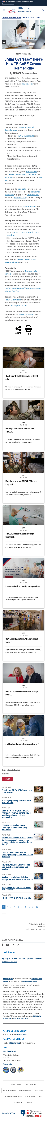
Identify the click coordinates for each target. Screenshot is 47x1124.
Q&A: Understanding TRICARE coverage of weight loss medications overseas (17, 854)
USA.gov (30, 1102)
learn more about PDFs (21, 1018)
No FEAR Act (18, 1102)
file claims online (31, 172)
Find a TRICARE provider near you (16, 898)
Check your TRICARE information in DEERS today (17, 791)
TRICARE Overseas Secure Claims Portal (22, 174)
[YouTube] (7, 945)
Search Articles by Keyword (11, 770)
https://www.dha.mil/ (9, 1051)
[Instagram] (18, 945)
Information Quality (9, 1090)
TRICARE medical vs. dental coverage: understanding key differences (14, 827)
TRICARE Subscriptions (26, 314)
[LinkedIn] (13, 945)
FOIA (40, 1096)
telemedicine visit (33, 195)
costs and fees (22, 189)
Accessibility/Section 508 (13, 1096)
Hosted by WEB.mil (8, 1113)
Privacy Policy (16, 1084)
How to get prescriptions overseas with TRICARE (16, 801)
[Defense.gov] (6, 1069)
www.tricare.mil (8, 979)
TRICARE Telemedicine (13, 300)
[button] (9, 4)
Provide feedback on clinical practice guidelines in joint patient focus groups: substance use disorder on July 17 (17, 841)
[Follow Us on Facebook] (2, 945)
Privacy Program (30, 1084)
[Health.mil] (13, 1069)
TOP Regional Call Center (18, 306)
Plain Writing (39, 1090)
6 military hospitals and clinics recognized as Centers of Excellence (17, 878)
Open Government (25, 1090)
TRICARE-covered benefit (25, 136)
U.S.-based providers (29, 206)
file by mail (9, 177)
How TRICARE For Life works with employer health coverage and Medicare (16, 866)
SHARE (18, 333)
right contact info (14, 1043)
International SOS (20, 198)
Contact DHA (7, 1064)
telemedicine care (27, 84)
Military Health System (29, 981)
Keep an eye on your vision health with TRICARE (16, 888)
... (41, 907)
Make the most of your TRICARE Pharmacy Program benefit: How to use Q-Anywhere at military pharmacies (17, 814)
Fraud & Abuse (30, 1096)
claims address (22, 1035)
